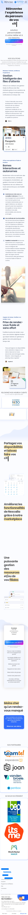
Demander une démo (14, 41)
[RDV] (14, 873)
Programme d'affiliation (7, 884)
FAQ (2, 886)
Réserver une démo (14, 726)
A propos (3, 881)
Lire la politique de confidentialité (7, 908)
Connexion (3, 888)
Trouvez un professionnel (7, 2)
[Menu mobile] (26, 2)
